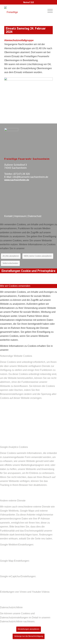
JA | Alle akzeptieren (10, 256)
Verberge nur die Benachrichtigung (28, 636)
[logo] (15, 12)
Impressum (20, 216)
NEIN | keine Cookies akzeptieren (38, 256)
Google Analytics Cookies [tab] (14, 447)
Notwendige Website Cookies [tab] (16, 356)
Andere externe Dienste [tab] (13, 500)
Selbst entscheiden (10, 263)
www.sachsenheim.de (16, 180)
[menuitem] (48, 11)
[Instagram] (17, 200)
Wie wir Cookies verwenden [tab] (15, 286)
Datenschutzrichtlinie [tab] (11, 607)
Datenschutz (34, 216)
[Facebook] (8, 200)
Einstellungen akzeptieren (28, 629)
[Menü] (48, 11)
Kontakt (8, 216)
